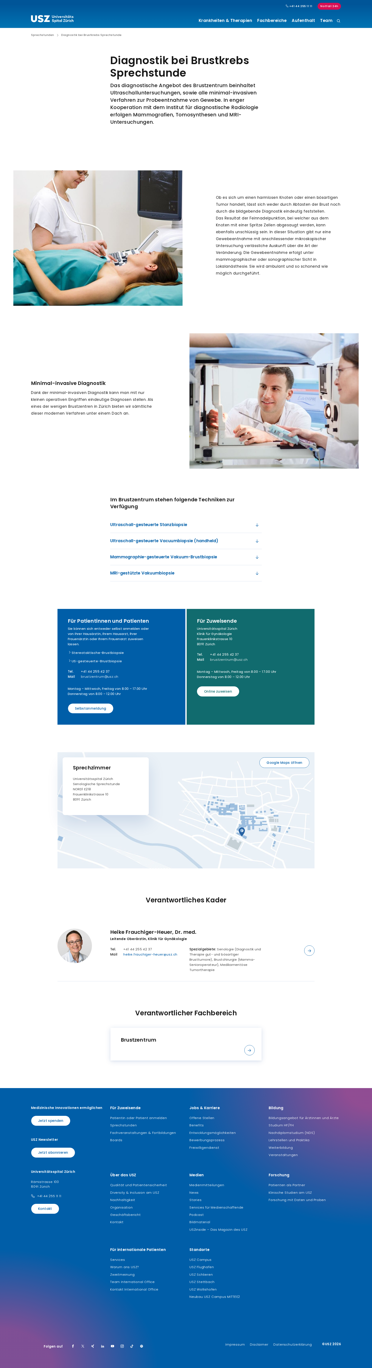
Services (117, 1259)
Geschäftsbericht (125, 1214)
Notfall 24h (329, 6)
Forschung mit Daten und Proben (297, 1200)
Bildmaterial (199, 1222)
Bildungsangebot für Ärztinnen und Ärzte (304, 1118)
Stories (195, 1200)
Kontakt (45, 1208)
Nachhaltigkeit (122, 1200)
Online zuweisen (218, 691)
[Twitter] (83, 1346)
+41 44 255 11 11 (300, 6)
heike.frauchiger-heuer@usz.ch (150, 954)
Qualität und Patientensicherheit (138, 1185)
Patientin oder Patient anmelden (138, 1118)
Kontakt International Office (134, 1289)
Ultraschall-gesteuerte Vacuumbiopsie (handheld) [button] (164, 541)
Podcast (196, 1214)
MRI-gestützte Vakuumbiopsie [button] (142, 573)
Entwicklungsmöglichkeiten (212, 1132)
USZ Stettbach (201, 1282)
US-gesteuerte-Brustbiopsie (97, 661)
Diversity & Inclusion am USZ (134, 1192)
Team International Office (132, 1282)
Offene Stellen (201, 1118)
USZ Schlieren (201, 1274)
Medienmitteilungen (206, 1185)
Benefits (196, 1125)
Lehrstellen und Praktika (289, 1140)
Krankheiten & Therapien (225, 20)
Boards (116, 1140)
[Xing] (93, 1346)
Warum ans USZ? (124, 1267)
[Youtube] (112, 1346)
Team (326, 20)
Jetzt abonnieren (53, 1152)
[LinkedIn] (102, 1346)
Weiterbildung (281, 1147)
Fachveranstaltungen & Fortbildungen (143, 1132)
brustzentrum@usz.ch (99, 676)
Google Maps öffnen (284, 762)
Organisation (121, 1207)
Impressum (235, 1344)
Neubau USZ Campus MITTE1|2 (214, 1296)
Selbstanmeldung (90, 708)
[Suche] (338, 21)
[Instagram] (122, 1346)
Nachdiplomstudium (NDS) (292, 1132)
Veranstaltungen (283, 1155)
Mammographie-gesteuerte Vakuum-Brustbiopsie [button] (163, 557)
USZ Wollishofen (203, 1289)
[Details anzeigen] (309, 950)
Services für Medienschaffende (216, 1207)
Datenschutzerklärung (292, 1344)
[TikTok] (131, 1346)
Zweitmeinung (122, 1274)
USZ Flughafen (201, 1267)
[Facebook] (73, 1346)
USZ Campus (200, 1259)
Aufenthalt (303, 20)
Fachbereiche (272, 20)
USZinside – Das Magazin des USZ (218, 1229)
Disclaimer (259, 1344)
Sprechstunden (42, 35)
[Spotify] (141, 1346)
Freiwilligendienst (204, 1147)
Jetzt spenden (50, 1120)
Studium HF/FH (281, 1125)
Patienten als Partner (287, 1185)
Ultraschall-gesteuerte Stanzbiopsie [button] (148, 525)
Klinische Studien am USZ (290, 1192)
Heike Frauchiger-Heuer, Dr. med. (153, 932)
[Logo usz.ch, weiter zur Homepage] (52, 19)
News (194, 1192)
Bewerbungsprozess (207, 1140)
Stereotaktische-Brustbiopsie (98, 652)
